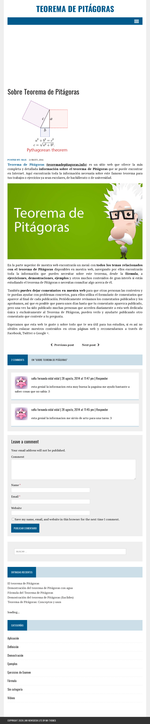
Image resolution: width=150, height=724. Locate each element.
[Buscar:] (70, 551)
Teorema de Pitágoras (26, 164)
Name (15, 485)
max (24, 159)
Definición (13, 647)
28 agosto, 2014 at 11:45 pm (78, 409)
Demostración (15, 655)
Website (16, 508)
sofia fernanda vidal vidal (45, 378)
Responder (102, 378)
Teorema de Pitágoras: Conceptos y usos (34, 602)
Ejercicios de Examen (19, 672)
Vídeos (11, 698)
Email (15, 496)
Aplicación (13, 638)
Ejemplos (12, 664)
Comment (17, 457)
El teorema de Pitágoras (23, 583)
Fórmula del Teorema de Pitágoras (30, 593)
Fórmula (12, 681)
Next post (89, 345)
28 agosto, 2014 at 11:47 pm (78, 378)
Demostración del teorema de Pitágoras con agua (40, 588)
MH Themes (51, 720)
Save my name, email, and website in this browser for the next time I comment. (67, 519)
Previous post (64, 345)
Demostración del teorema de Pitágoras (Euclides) (41, 597)
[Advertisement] (75, 56)
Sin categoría (15, 689)
